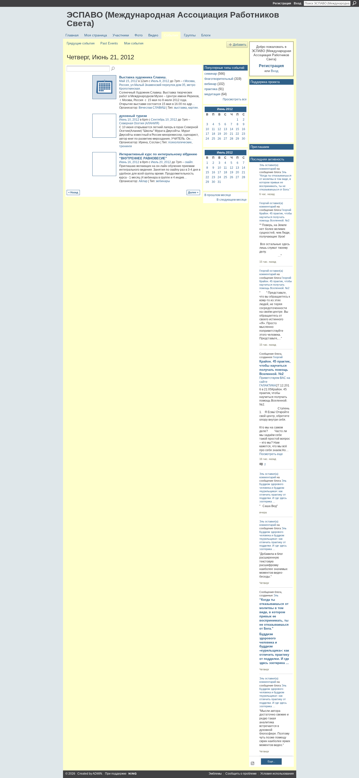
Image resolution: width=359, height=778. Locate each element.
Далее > (193, 192)
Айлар (143, 181)
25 (213, 138)
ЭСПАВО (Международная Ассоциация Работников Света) (173, 19)
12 (219, 129)
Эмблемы (215, 773)
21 (231, 133)
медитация (212, 94)
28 (231, 138)
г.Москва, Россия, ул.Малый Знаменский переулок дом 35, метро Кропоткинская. (157, 84)
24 (207, 138)
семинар (210, 73)
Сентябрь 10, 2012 (164, 119)
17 (207, 133)
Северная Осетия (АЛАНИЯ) (139, 123)
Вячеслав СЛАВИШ (152, 107)
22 (237, 133)
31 (219, 182)
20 (225, 133)
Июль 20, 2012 (161, 162)
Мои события (133, 43)
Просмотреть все (235, 99)
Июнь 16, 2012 (129, 162)
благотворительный (218, 79)
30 (243, 138)
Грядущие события (81, 43)
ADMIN (97, 773)
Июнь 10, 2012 (129, 119)
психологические (180, 142)
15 (237, 129)
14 (231, 129)
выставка (180, 107)
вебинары (163, 181)
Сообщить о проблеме (241, 773)
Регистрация (282, 3)
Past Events (109, 43)
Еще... (271, 761)
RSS (253, 763)
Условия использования (277, 773)
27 (225, 138)
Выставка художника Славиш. (143, 77)
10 (207, 129)
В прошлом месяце (217, 195)
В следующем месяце (232, 199)
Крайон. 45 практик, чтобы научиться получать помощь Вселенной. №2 (275, 217)
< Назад (73, 192)
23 (243, 133)
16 (243, 129)
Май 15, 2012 (128, 81)
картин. (193, 107)
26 (219, 138)
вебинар (210, 84)
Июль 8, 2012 (160, 81)
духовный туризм (133, 116)
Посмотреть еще (271, 454)
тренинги (125, 146)
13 (225, 129)
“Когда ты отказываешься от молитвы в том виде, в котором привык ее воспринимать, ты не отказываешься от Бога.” (275, 182)
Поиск (354, 3)
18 (213, 133)
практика (210, 89)
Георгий (264, 203)
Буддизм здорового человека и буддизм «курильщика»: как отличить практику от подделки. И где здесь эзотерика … (274, 648)
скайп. (189, 162)
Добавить (239, 44)
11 (213, 129)
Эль (261, 165)
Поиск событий (113, 69)
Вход (297, 3)
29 (237, 138)
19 (219, 133)
